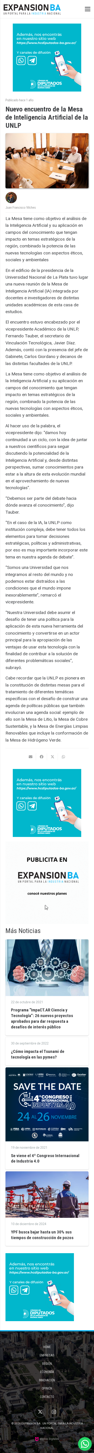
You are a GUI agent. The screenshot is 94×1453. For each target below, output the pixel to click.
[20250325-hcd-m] (47, 58)
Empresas (47, 1355)
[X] (40, 1412)
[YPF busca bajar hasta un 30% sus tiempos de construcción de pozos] (47, 1174)
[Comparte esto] (41, 756)
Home (47, 1347)
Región (47, 1364)
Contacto (47, 1397)
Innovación (47, 1380)
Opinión (47, 1388)
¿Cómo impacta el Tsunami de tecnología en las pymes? (37, 1054)
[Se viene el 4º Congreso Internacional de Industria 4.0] (47, 1070)
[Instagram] (54, 1412)
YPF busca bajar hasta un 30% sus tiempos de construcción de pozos (42, 1234)
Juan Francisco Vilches (20, 207)
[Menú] (87, 9)
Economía (47, 1372)
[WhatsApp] (85, 1444)
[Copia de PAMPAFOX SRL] (47, 882)
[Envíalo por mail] (30, 756)
